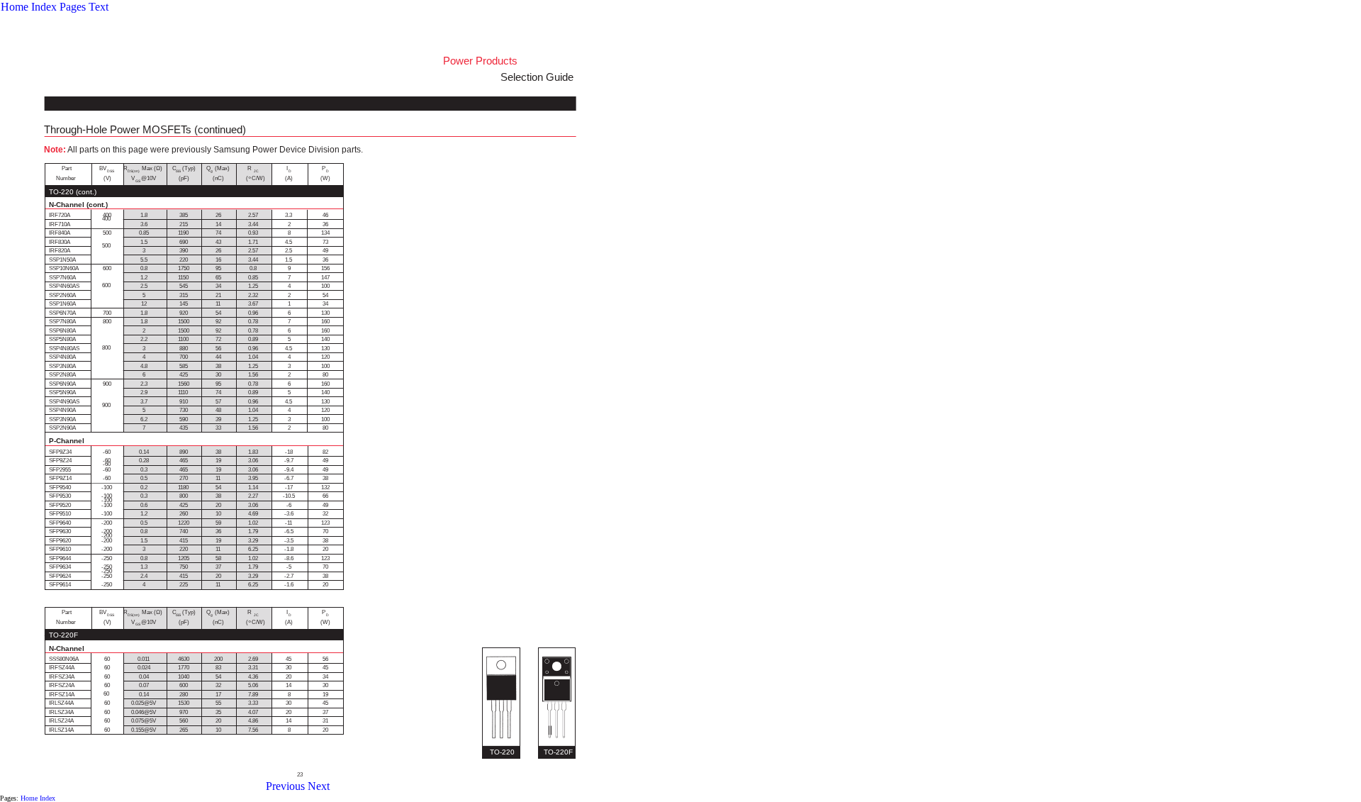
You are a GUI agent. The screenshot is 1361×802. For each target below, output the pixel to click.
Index (44, 7)
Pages (73, 7)
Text (98, 7)
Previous (285, 786)
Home (14, 7)
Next (319, 786)
